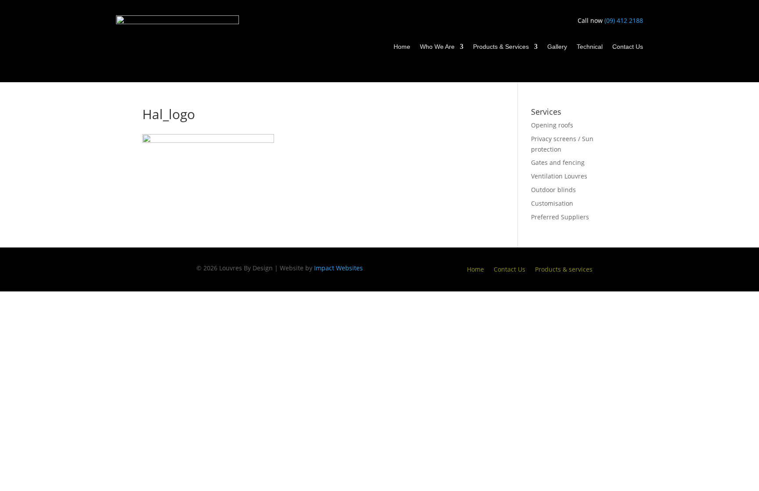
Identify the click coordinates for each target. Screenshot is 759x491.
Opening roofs (552, 125)
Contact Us (627, 47)
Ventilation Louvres (559, 176)
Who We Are (437, 47)
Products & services (564, 269)
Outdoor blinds (553, 189)
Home (402, 47)
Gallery (557, 47)
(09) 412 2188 (623, 20)
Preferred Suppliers (560, 217)
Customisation (552, 203)
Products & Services (501, 47)
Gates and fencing (558, 162)
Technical (590, 47)
